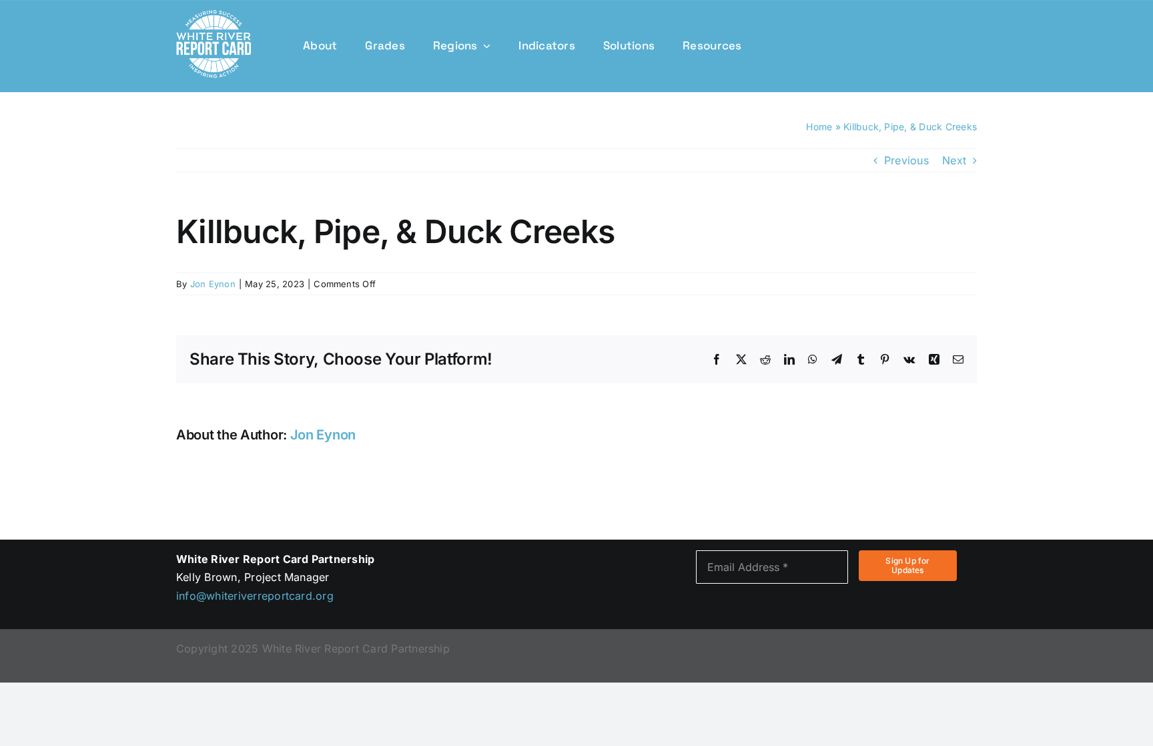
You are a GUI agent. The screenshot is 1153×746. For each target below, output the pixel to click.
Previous (906, 160)
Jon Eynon (213, 283)
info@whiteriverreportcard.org (255, 595)
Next (954, 160)
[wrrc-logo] (213, 15)
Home (819, 126)
